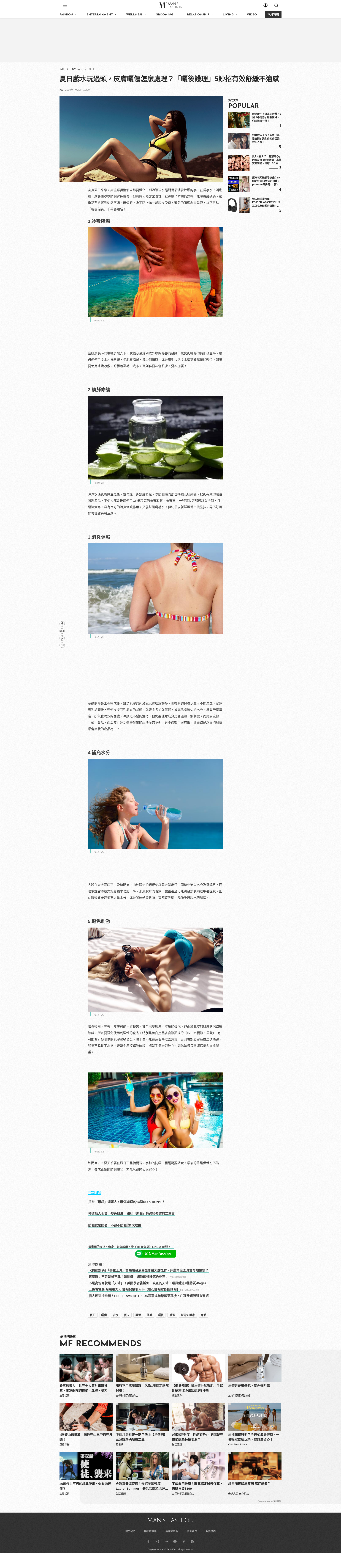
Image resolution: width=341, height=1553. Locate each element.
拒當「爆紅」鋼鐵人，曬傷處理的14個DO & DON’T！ (126, 1202)
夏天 (127, 1315)
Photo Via (99, 320)
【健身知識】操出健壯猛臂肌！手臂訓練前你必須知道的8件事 (197, 1388)
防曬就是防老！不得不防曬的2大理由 (114, 1225)
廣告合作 (192, 1531)
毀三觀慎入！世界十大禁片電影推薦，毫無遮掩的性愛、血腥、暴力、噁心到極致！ (85, 1388)
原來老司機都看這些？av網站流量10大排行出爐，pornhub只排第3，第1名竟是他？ (266, 181)
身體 (203, 1315)
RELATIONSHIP (198, 14)
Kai (61, 89)
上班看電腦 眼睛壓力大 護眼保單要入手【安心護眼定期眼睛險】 (134, 1289)
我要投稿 (211, 1531)
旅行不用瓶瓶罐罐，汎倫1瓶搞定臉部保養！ (142, 1388)
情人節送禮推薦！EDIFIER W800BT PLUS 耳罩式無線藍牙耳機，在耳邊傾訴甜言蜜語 (266, 202)
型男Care (77, 69)
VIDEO (252, 14)
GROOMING (164, 14)
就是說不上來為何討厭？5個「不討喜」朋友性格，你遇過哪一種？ (266, 117)
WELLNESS (134, 14)
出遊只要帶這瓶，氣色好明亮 (249, 1386)
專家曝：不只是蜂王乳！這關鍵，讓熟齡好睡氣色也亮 (127, 1277)
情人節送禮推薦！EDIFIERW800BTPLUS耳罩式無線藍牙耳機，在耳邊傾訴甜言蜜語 (149, 1296)
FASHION (66, 14)
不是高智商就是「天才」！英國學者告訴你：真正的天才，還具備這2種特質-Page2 (147, 1283)
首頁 (61, 69)
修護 (149, 1315)
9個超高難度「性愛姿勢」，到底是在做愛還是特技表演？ (197, 1437)
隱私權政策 (150, 1531)
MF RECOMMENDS (100, 1344)
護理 (172, 1315)
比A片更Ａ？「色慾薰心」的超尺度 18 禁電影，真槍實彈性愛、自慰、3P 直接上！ (266, 160)
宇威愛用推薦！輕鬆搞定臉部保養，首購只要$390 (197, 1486)
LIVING (228, 14)
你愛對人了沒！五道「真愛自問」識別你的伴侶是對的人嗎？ (266, 138)
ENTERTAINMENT (99, 14)
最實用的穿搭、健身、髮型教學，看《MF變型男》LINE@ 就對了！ (131, 1246)
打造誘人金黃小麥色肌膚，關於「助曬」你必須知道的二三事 (131, 1213)
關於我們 (130, 1531)
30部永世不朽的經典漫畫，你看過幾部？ (85, 1486)
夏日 (91, 69)
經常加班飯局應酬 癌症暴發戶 (249, 1484)
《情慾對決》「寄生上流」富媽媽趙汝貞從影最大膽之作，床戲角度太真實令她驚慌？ (149, 1270)
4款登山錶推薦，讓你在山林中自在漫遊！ (85, 1437)
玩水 (115, 1315)
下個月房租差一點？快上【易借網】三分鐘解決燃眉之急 (141, 1437)
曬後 (161, 1315)
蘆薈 (138, 1315)
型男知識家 (188, 1315)
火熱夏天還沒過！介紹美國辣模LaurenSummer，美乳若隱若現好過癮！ (142, 1486)
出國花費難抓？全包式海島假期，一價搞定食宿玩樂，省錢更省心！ (253, 1437)
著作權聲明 (172, 1531)
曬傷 (104, 1315)
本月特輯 (273, 14)
